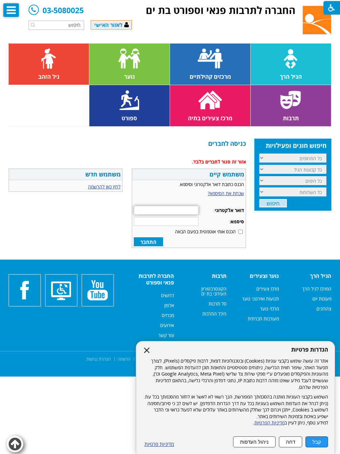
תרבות (219, 276)
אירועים (167, 325)
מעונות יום (321, 298)
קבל (316, 442)
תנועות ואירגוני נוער (260, 298)
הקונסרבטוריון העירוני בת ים (213, 291)
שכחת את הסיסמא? (226, 193)
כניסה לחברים (227, 143)
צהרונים (323, 308)
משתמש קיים (227, 174)
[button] (33, 25)
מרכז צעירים (267, 288)
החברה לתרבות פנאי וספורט (156, 279)
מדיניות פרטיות (159, 444)
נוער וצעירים (264, 276)
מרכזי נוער (269, 308)
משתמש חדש (103, 174)
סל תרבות (217, 303)
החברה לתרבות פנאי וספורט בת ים (221, 10)
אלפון (169, 305)
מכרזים (168, 315)
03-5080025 (63, 11)
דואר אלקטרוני (229, 210)
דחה (290, 442)
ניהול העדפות (254, 442)
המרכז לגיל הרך (316, 288)
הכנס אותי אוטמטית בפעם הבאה (205, 231)
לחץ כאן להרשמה (104, 186)
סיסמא (237, 221)
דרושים (167, 295)
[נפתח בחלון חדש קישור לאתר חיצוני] (98, 290)
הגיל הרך (320, 276)
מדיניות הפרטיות (269, 423)
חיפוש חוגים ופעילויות (296, 145)
